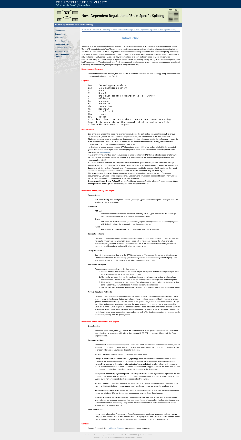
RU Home (85, 30)
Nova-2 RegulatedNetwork (62, 55)
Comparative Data (62, 44)
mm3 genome (105, 152)
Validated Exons (61, 51)
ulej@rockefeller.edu (116, 428)
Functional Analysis (63, 48)
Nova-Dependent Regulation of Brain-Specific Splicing (156, 30)
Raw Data (59, 37)
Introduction (60, 30)
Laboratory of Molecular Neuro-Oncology (74, 25)
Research (95, 30)
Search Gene (60, 34)
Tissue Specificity (62, 41)
